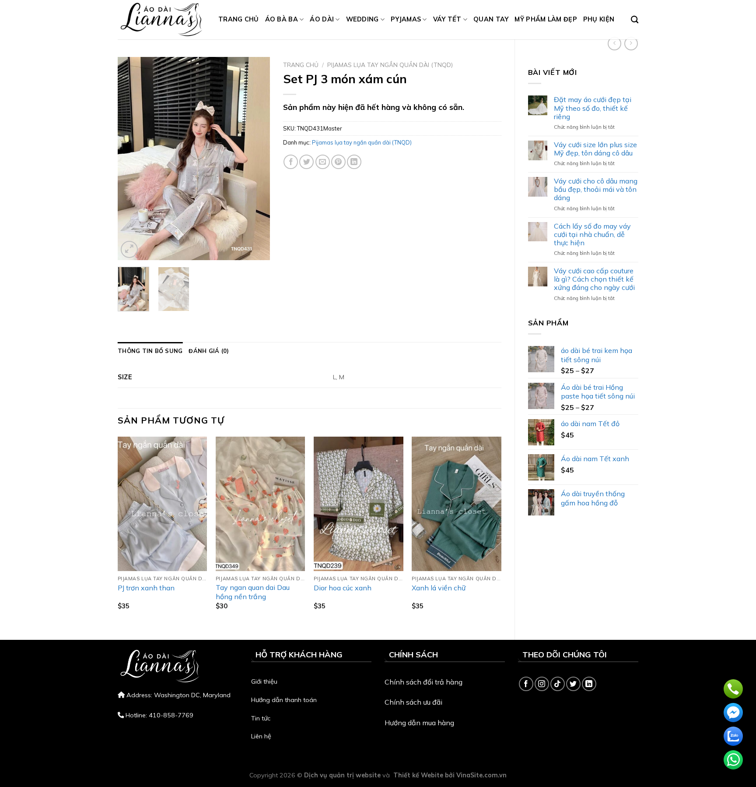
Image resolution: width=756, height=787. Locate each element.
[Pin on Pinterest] (338, 162)
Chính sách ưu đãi (413, 702)
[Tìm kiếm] (634, 20)
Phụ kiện (598, 19)
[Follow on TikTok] (557, 684)
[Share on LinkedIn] (354, 162)
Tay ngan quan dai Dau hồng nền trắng (253, 592)
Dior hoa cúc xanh (342, 587)
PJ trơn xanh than (146, 587)
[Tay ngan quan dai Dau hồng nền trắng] (260, 504)
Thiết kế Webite (418, 775)
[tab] (150, 351)
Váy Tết (447, 19)
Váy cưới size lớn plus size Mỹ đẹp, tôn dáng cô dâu (595, 149)
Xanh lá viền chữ (439, 587)
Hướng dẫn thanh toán (284, 700)
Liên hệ (261, 736)
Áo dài (322, 19)
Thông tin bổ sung (150, 350)
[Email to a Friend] (322, 162)
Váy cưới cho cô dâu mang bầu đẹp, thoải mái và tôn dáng (595, 189)
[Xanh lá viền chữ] (456, 504)
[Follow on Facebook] (526, 684)
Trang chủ (238, 19)
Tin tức (260, 718)
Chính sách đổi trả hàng (423, 682)
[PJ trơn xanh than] (162, 504)
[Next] (256, 158)
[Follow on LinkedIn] (589, 684)
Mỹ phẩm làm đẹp (545, 19)
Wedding (362, 19)
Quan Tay (490, 19)
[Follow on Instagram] (542, 684)
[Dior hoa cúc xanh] (358, 504)
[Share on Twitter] (306, 162)
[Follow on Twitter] (573, 684)
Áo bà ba (281, 19)
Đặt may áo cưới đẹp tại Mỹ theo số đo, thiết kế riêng (592, 107)
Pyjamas (406, 19)
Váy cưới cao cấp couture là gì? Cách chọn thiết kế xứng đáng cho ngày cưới (594, 279)
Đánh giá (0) (209, 350)
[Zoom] (129, 249)
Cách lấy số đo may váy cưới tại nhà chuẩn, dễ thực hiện (592, 234)
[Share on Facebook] (291, 162)
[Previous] (132, 158)
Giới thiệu (264, 681)
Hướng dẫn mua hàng (419, 722)
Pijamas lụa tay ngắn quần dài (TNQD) (390, 64)
